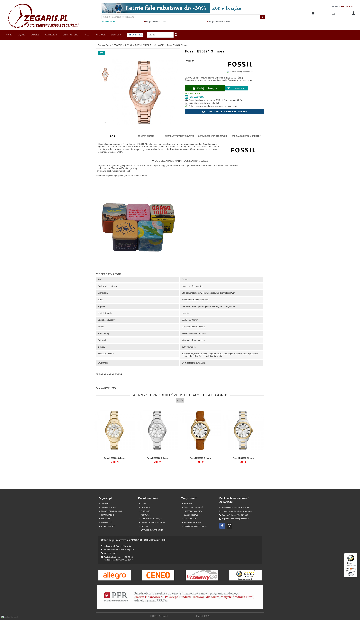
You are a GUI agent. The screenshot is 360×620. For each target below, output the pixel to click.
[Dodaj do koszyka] (108, 460)
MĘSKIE (21, 35)
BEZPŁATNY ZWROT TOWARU (179, 136)
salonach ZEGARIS (205, 80)
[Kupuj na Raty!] (236, 88)
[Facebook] (222, 526)
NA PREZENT (51, 35)
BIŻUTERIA (116, 35)
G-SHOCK (100, 35)
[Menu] (355, 555)
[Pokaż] (115, 460)
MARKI (9, 35)
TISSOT (87, 35)
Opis (112, 136)
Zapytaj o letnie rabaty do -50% (225, 111)
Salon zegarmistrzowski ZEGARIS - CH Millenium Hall (133, 540)
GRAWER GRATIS (146, 136)
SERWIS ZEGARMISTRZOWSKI (212, 136)
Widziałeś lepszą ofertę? (246, 136)
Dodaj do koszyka (207, 88)
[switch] (351, 574)
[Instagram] (229, 526)
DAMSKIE (35, 35)
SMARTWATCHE (70, 35)
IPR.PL (207, 616)
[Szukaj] (262, 17)
